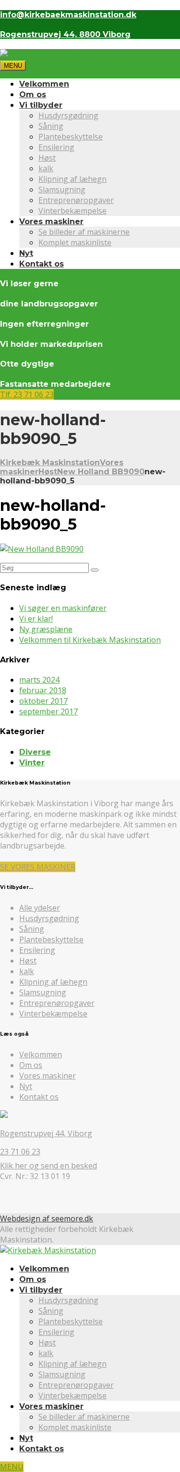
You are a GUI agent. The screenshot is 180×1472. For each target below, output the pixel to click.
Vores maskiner (51, 221)
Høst (47, 157)
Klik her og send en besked (48, 1165)
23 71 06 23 (20, 1151)
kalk (45, 168)
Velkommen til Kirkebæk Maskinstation (90, 639)
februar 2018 (42, 690)
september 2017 (48, 711)
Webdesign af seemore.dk (46, 1218)
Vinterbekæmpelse (72, 210)
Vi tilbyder (40, 105)
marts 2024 (39, 679)
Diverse (35, 752)
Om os (32, 94)
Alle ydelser (39, 907)
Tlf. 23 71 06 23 (27, 394)
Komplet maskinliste (74, 242)
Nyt (26, 253)
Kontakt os (41, 263)
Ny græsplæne (45, 629)
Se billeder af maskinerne (84, 232)
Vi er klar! (36, 618)
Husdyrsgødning (68, 115)
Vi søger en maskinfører (63, 608)
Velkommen (44, 84)
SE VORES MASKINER (37, 867)
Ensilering (56, 147)
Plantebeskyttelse (70, 136)
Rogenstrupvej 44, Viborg (46, 1133)
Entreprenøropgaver (76, 200)
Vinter (32, 762)
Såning (50, 126)
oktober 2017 (43, 701)
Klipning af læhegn (72, 179)
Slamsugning (61, 189)
